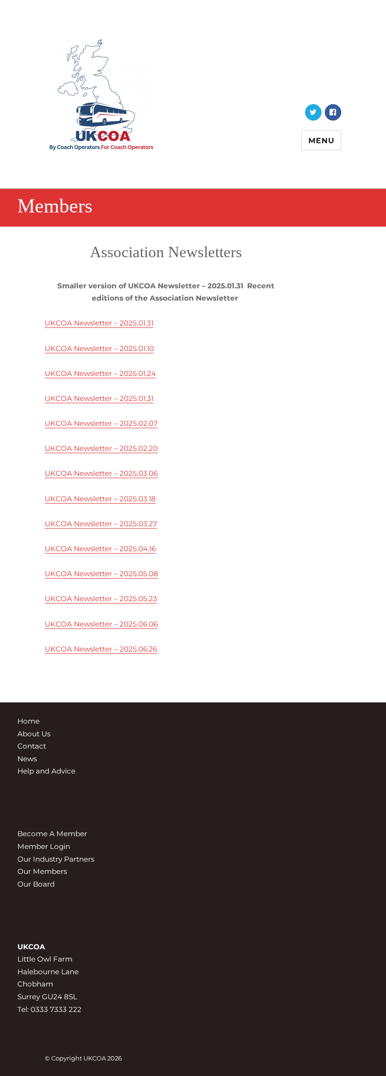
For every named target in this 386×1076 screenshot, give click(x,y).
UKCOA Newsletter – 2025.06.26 (101, 648)
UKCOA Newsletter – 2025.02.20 (101, 448)
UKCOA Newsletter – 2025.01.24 (100, 373)
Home (28, 721)
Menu (321, 140)
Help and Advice (46, 770)
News (27, 758)
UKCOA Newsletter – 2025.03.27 (101, 523)
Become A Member (52, 833)
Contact (31, 746)
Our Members (42, 871)
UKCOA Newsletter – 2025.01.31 (99, 322)
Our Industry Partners (55, 859)
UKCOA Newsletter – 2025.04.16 (100, 548)
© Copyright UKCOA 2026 (83, 1058)
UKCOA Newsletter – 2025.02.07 (101, 423)
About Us (33, 733)
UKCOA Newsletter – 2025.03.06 (101, 473)
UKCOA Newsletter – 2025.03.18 (100, 498)
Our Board (36, 884)
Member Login (43, 846)
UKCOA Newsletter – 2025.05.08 (101, 573)
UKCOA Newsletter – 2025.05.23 (101, 598)
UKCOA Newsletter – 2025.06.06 (101, 624)
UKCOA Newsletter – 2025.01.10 (99, 348)
